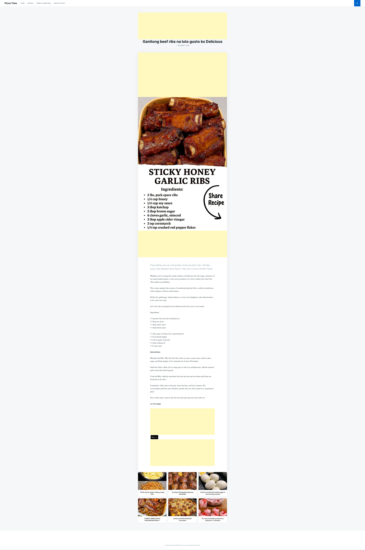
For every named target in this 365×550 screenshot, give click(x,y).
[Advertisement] (182, 26)
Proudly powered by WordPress (173, 545)
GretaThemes (196, 545)
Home (23, 3)
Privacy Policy (59, 3)
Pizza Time (11, 3)
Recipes (30, 3)
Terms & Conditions (43, 3)
